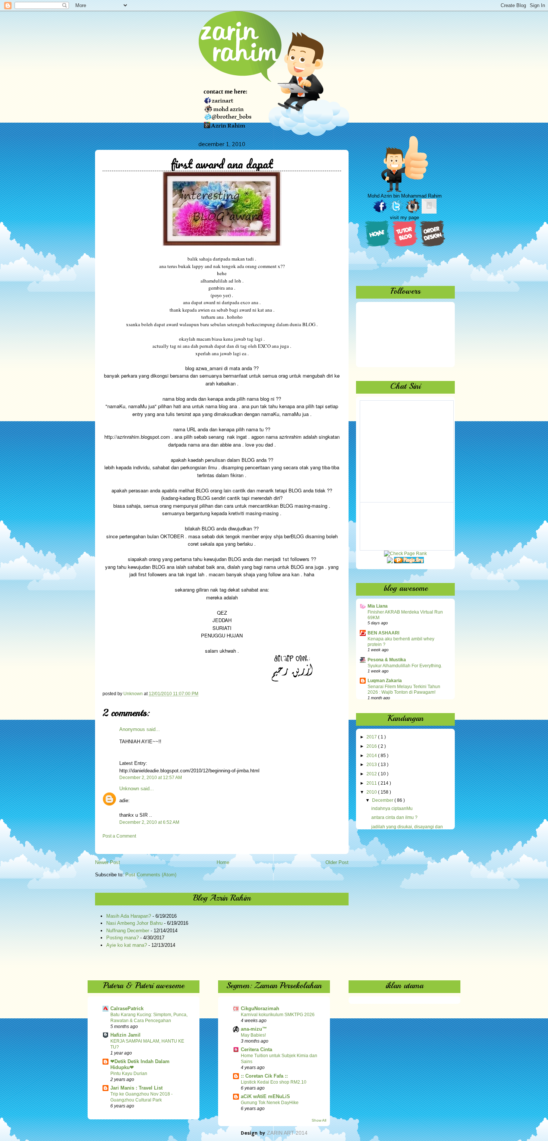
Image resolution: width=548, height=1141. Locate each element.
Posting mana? (122, 937)
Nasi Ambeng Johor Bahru (134, 923)
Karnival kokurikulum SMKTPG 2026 (278, 1014)
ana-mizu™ (254, 1029)
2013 (372, 764)
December (383, 800)
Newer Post (107, 862)
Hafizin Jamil (125, 1035)
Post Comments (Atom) (150, 874)
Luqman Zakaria (385, 680)
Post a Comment (119, 836)
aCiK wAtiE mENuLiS (265, 1096)
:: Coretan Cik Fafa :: (264, 1076)
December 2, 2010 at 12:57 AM (150, 777)
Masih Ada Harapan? (128, 916)
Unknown (129, 788)
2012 (372, 773)
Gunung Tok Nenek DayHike (270, 1102)
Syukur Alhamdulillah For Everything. (405, 665)
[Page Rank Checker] (405, 553)
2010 (372, 792)
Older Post (337, 862)
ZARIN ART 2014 (287, 1133)
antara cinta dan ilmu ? (394, 817)
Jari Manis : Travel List (136, 1088)
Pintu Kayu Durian (128, 1073)
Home (223, 862)
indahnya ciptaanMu (392, 808)
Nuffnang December (127, 930)
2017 (372, 737)
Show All (319, 1120)
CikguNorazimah (260, 1008)
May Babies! (253, 1035)
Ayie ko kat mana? (126, 945)
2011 (372, 783)
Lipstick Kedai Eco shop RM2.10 (273, 1082)
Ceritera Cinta (256, 1049)
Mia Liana (378, 606)
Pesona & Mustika (387, 659)
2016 (372, 746)
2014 (372, 755)
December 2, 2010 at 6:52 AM (149, 822)
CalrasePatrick (127, 1008)
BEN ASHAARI (383, 633)
